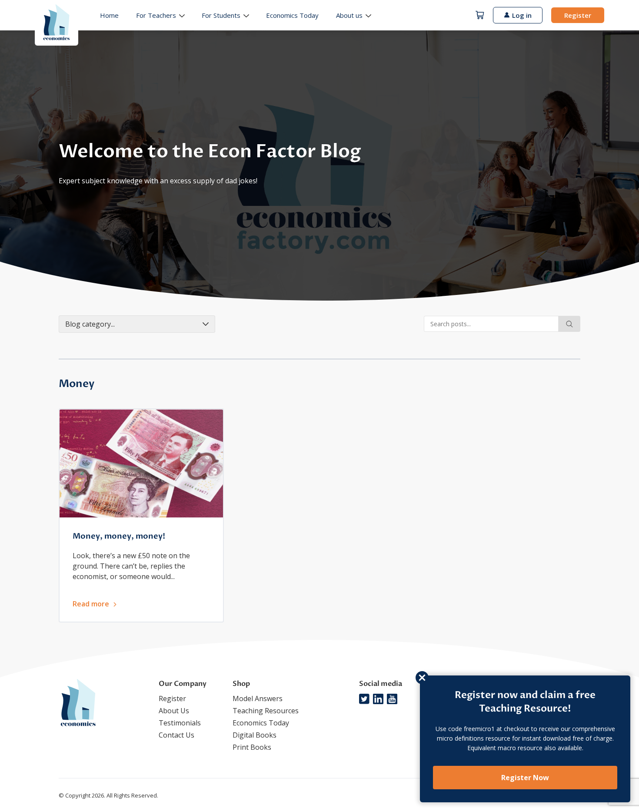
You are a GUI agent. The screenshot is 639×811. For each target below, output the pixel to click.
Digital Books (254, 735)
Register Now (525, 777)
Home (109, 15)
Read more (91, 604)
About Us (174, 710)
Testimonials (180, 723)
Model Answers (258, 698)
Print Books (252, 747)
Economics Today (292, 15)
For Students (221, 15)
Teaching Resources (266, 710)
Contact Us (176, 735)
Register (577, 15)
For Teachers (156, 15)
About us (349, 15)
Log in (522, 15)
